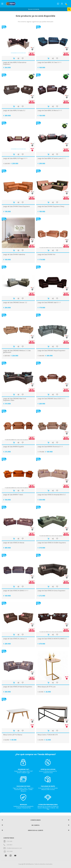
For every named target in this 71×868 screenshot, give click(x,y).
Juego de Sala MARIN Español (13, 447)
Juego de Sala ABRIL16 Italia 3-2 (14, 110)
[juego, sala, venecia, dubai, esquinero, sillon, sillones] (52, 521)
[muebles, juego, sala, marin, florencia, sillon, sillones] (52, 425)
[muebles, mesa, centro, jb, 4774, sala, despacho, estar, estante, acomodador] (52, 665)
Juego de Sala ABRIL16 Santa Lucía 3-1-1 (51, 158)
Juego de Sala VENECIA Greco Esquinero (51, 591)
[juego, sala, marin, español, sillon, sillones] (18, 425)
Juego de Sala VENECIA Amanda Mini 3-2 (51, 495)
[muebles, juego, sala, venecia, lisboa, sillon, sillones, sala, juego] (18, 617)
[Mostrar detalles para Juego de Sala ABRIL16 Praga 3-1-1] (18, 137)
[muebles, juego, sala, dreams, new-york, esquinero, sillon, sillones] (18, 377)
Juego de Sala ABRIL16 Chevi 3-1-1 (49, 62)
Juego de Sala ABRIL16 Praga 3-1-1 (15, 158)
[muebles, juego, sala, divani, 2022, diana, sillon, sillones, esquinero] (18, 185)
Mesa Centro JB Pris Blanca (12, 735)
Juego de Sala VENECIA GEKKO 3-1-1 (15, 591)
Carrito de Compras (65, 4)
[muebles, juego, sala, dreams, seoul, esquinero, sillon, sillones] (52, 377)
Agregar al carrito (14, 58)
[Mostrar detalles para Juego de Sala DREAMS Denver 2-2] (18, 281)
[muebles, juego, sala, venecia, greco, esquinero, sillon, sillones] (52, 569)
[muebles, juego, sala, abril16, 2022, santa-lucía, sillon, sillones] (52, 137)
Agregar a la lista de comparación (18, 58)
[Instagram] (10, 856)
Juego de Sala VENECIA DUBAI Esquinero (52, 543)
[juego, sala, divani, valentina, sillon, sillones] (18, 233)
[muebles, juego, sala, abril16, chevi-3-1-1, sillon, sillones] (52, 41)
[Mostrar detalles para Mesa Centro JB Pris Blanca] (18, 713)
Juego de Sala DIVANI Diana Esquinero (16, 206)
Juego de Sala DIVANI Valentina (14, 254)
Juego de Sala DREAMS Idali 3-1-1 (49, 302)
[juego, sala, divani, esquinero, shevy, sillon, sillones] (52, 185)
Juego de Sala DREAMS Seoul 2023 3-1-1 (51, 398)
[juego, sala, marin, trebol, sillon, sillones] (18, 473)
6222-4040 (9, 851)
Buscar (69, 9)
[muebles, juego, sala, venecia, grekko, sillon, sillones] (18, 569)
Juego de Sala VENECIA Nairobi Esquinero (17, 687)
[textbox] (33, 9)
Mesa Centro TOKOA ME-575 (48, 735)
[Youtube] (15, 856)
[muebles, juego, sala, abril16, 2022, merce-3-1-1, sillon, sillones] (52, 89)
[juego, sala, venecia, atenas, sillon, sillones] (18, 521)
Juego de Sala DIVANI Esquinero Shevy (51, 206)
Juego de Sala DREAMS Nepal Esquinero (51, 350)
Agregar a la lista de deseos (22, 58)
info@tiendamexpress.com (14, 848)
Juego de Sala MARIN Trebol (13, 495)
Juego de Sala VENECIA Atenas (13, 543)
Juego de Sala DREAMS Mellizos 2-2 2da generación (17, 351)
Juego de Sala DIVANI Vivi (46, 254)
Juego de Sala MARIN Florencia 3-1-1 (50, 447)
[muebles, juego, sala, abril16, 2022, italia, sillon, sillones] (18, 89)
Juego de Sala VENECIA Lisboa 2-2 (15, 639)
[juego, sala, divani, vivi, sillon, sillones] (52, 233)
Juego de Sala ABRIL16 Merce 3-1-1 (50, 110)
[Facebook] (6, 856)
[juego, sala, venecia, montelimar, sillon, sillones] (52, 617)
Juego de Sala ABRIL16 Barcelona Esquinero (14, 63)
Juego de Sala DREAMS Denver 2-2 (15, 302)
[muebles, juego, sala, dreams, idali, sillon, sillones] (52, 281)
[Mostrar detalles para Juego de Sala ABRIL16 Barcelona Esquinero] (18, 41)
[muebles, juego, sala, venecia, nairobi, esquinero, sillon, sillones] (18, 665)
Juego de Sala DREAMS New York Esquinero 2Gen (14, 399)
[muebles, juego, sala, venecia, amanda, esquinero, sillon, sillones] (52, 473)
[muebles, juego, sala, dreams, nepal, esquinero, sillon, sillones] (52, 329)
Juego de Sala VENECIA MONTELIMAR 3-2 (52, 639)
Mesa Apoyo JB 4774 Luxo (47, 687)
